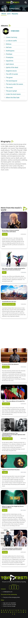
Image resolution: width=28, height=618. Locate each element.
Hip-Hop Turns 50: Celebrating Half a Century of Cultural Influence (13, 269)
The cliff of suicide (12, 74)
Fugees (5, 472)
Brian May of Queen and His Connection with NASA (10, 230)
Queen (5, 234)
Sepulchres (9, 61)
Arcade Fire (6, 404)
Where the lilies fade (12, 97)
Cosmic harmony (11, 37)
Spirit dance (10, 64)
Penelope (9, 54)
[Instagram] (15, 587)
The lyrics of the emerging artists (11, 597)
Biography (15, 13)
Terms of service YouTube (9, 604)
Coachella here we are (9, 301)
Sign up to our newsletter (9, 603)
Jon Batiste (6, 367)
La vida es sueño (11, 41)
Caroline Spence (7, 438)
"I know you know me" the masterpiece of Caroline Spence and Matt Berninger (13, 434)
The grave (9, 77)
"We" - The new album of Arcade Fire (13, 401)
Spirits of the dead (12, 67)
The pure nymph (11, 91)
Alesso (4, 510)
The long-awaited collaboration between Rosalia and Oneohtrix (12, 548)
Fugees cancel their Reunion (11, 470)
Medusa (8, 44)
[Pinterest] (13, 587)
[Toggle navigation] (3, 2)
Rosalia (5, 552)
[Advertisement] (14, 19)
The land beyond (11, 81)
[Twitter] (17, 587)
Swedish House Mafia (9, 304)
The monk (9, 87)
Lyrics (9, 13)
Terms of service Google (9, 606)
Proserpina (9, 57)
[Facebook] (10, 587)
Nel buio (9, 47)
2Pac (4, 272)
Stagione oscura (11, 71)
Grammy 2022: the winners (10, 364)
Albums (3, 13)
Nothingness (10, 51)
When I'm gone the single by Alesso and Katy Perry (13, 507)
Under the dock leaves (13, 94)
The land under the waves (14, 84)
